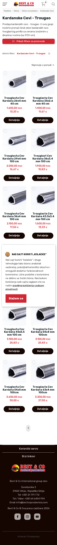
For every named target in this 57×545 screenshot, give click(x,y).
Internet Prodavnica (28, 536)
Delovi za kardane (30, 11)
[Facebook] (17, 516)
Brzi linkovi (28, 456)
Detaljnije (14, 120)
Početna (7, 11)
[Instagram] (27, 516)
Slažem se (16, 298)
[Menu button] (5, 4)
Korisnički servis (28, 448)
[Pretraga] (53, 5)
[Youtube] (37, 516)
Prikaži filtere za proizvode (30, 41)
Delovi (16, 11)
